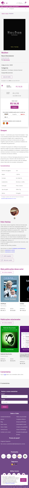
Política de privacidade (21, 416)
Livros (6, 13)
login (5, 374)
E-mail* (3, 399)
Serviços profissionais (21, 421)
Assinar (5, 407)
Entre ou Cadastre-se (21, 3)
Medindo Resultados (6, 354)
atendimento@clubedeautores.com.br (8, 198)
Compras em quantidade (22, 427)
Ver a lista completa (7, 272)
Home (3, 13)
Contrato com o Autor (6, 432)
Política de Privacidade (10, 483)
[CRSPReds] (10, 289)
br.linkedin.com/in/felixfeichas (19, 248)
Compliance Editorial (21, 419)
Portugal (6, 6)
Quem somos (4, 424)
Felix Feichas (6, 60)
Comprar (14, 107)
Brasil (2, 6)
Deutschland (16, 6)
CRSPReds (3, 303)
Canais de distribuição (21, 429)
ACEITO (23, 480)
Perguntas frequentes (5, 441)
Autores (2, 419)
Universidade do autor (21, 424)
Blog (2, 421)
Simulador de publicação (21, 433)
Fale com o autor (8, 260)
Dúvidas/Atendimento (5, 416)
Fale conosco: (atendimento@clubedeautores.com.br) (13, 444)
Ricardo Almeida (4, 356)
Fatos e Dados (4, 427)
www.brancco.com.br (10, 250)
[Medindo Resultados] (10, 339)
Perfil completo (7, 256)
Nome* (3, 394)
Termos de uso (4, 429)
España (10, 6)
